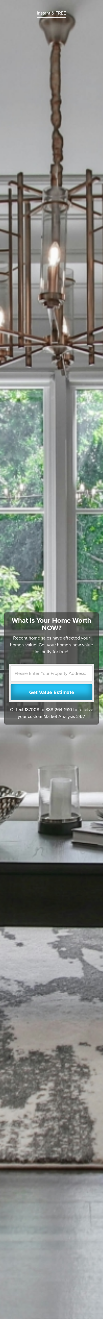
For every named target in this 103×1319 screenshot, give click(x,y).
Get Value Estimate (51, 692)
